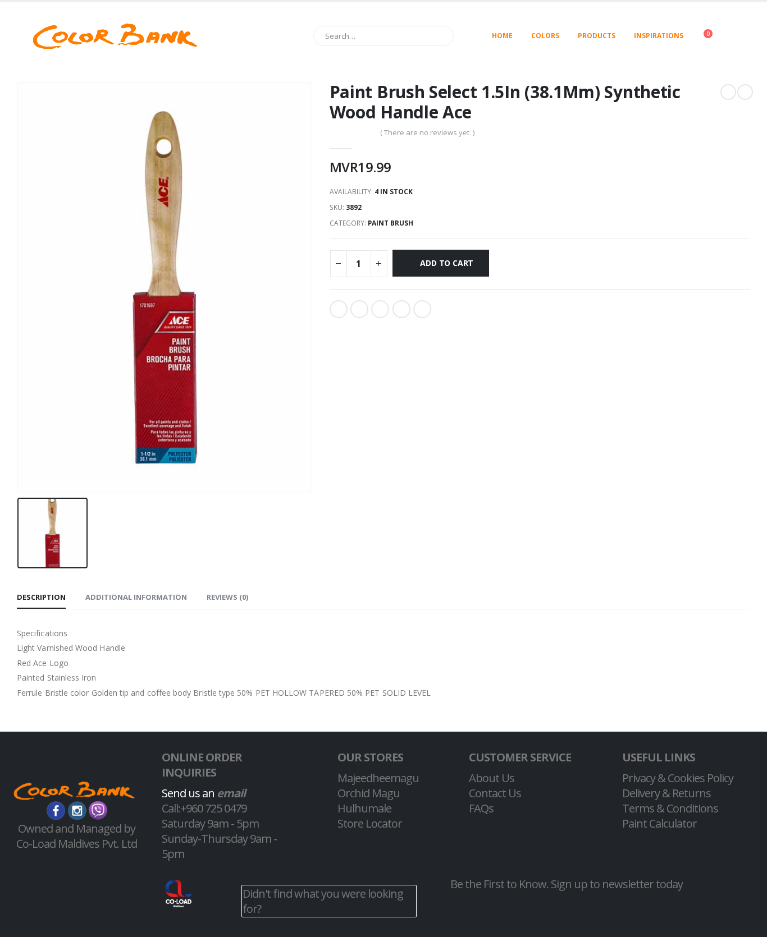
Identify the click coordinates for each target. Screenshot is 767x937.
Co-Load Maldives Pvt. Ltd (76, 843)
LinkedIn (380, 309)
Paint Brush (390, 223)
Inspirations (658, 35)
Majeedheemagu (378, 778)
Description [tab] (41, 597)
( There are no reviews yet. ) (427, 132)
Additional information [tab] (136, 597)
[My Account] (741, 36)
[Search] (440, 35)
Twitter (359, 309)
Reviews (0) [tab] (227, 597)
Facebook (339, 309)
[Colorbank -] (115, 36)
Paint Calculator (659, 823)
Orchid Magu (368, 793)
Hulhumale (364, 808)
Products (596, 35)
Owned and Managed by (76, 828)
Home (502, 35)
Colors (545, 35)
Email (422, 309)
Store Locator (369, 823)
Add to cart (446, 263)
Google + (401, 309)
